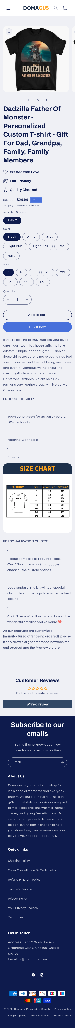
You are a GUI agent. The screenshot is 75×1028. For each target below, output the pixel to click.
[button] (8, 8)
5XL (43, 281)
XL (48, 272)
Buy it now (37, 327)
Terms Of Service (20, 889)
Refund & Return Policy (24, 879)
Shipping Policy (19, 860)
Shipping (8, 205)
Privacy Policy (18, 898)
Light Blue (15, 246)
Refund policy (62, 1016)
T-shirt (12, 220)
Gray (49, 236)
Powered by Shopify (38, 1009)
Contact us (15, 917)
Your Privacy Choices (23, 908)
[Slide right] (46, 100)
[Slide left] (28, 100)
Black (12, 236)
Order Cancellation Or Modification (32, 870)
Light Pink (40, 246)
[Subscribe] (62, 762)
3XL (10, 281)
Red (62, 246)
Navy (11, 255)
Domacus (20, 1009)
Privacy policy (62, 1009)
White (31, 236)
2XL (63, 272)
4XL (26, 281)
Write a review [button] (38, 704)
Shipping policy (17, 1016)
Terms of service (40, 1016)
